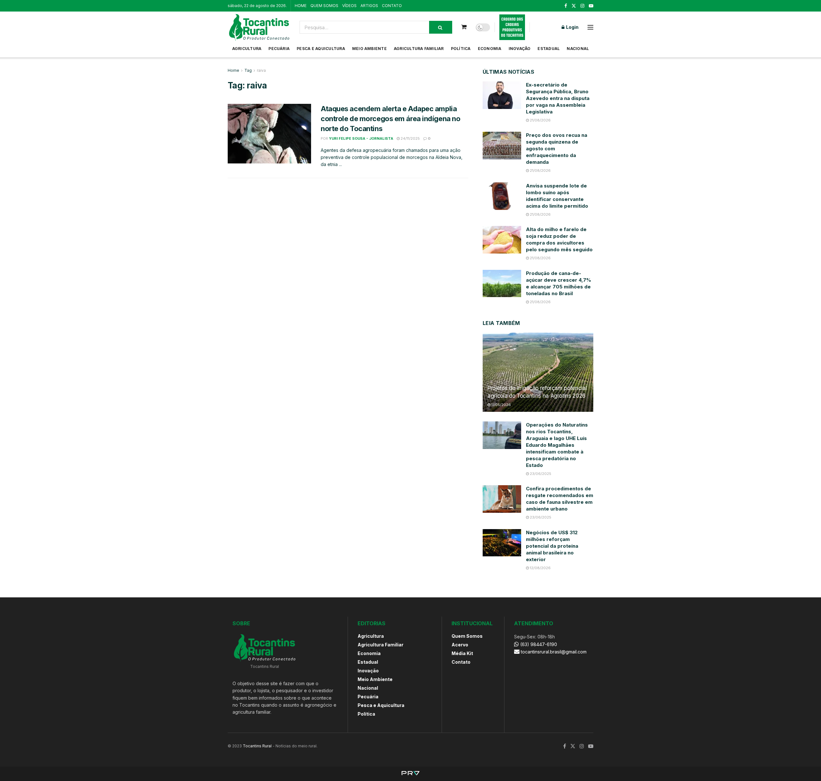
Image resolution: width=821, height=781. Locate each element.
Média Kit (462, 653)
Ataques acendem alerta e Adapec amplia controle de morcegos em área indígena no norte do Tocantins (390, 118)
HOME (301, 5)
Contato (461, 662)
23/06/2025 (540, 473)
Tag (248, 70)
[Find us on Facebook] (565, 6)
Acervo (460, 644)
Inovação (520, 48)
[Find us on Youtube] (591, 6)
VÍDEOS (349, 5)
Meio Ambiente (369, 48)
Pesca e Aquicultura (321, 48)
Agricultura (247, 48)
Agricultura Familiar (419, 48)
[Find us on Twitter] (573, 6)
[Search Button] (440, 27)
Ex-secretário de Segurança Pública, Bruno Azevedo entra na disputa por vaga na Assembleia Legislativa (557, 98)
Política (461, 48)
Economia (490, 48)
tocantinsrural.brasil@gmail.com (554, 651)
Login (572, 27)
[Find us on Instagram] (582, 6)
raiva (261, 70)
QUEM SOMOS (324, 5)
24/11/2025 (410, 138)
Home (233, 70)
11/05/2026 (500, 405)
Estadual (548, 48)
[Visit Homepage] (259, 27)
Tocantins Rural (257, 746)
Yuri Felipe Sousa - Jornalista (361, 138)
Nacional (578, 48)
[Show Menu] (590, 27)
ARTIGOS (369, 5)
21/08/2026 (540, 120)
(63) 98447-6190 (538, 644)
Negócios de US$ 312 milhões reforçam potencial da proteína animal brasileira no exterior (552, 545)
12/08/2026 (540, 568)
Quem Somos (467, 636)
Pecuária (279, 48)
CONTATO (392, 5)
